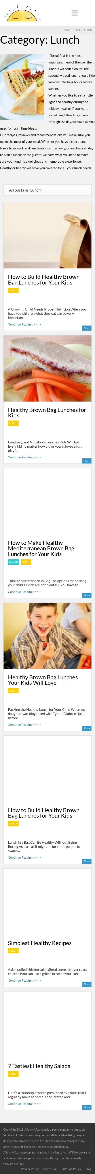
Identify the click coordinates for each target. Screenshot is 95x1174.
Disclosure (50, 1169)
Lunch (13, 290)
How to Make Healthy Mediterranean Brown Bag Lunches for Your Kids (41, 548)
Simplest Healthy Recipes (40, 943)
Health (13, 561)
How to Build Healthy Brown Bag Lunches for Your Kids (44, 279)
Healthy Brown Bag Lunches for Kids (47, 412)
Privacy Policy (30, 1169)
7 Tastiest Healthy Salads (39, 1065)
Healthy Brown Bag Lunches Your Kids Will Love (43, 680)
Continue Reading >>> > (24, 324)
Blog (89, 1169)
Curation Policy (71, 1169)
